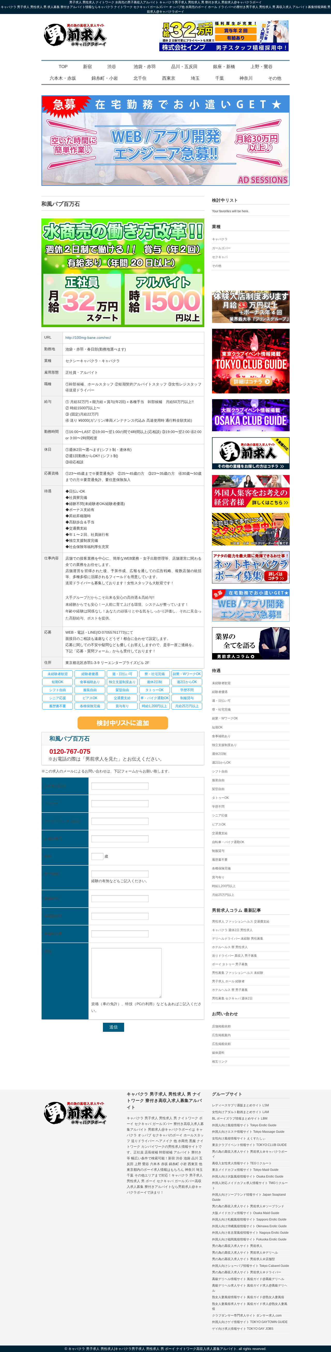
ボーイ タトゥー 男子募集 (230, 964)
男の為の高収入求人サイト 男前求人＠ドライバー (246, 1272)
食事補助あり (221, 736)
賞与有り (218, 877)
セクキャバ (220, 257)
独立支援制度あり (224, 745)
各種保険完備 (221, 868)
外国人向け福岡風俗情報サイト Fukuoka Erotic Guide (249, 1239)
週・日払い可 (221, 701)
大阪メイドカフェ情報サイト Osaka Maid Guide (245, 1213)
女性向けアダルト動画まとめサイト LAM (240, 1112)
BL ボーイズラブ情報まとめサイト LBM (239, 1118)
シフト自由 (220, 771)
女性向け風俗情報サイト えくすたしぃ (239, 1138)
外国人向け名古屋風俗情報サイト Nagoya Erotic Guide (250, 1232)
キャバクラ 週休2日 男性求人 (232, 930)
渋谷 (111, 66)
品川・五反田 (184, 66)
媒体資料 (218, 1053)
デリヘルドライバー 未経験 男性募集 (237, 938)
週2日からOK (221, 762)
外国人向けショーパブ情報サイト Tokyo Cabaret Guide (250, 1266)
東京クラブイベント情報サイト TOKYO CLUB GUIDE (249, 1145)
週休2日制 (219, 754)
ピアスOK (219, 824)
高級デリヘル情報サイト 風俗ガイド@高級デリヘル (248, 1279)
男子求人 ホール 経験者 (228, 981)
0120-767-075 (69, 751)
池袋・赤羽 (145, 66)
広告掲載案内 (221, 1035)
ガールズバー (221, 248)
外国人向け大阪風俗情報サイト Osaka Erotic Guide (247, 1176)
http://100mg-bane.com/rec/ (88, 337)
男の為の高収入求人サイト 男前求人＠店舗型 (243, 1259)
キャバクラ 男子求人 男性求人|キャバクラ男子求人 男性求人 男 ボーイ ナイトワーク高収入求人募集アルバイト (152, 1349)
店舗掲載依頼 (221, 1026)
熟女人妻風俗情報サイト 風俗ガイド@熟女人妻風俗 (248, 1297)
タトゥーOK (220, 798)
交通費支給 (220, 833)
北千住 (140, 78)
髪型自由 (218, 789)
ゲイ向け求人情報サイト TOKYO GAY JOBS (242, 1329)
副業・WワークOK (225, 718)
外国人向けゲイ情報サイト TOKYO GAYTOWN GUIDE (250, 1322)
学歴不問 (218, 806)
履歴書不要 (220, 859)
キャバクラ (220, 239)
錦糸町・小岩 (105, 78)
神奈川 (246, 78)
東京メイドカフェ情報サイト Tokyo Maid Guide (245, 1170)
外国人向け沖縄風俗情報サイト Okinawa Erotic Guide (249, 1226)
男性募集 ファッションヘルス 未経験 (237, 973)
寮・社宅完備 (221, 709)
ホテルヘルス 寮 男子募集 (230, 990)
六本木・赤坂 (63, 78)
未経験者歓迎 (221, 683)
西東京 (168, 78)
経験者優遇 (220, 692)
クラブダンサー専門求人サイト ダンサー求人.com (247, 1315)
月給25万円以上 (223, 895)
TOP (63, 66)
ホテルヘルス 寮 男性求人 (230, 947)
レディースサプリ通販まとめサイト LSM (240, 1105)
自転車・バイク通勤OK (228, 842)
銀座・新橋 (224, 66)
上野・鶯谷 (262, 66)
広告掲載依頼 (221, 1044)
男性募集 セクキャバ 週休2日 (232, 998)
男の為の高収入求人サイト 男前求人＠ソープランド (248, 1206)
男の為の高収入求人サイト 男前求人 (237, 1246)
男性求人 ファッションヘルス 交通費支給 (240, 921)
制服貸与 (218, 851)
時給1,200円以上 (224, 886)
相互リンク (220, 1061)
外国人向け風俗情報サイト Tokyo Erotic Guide (244, 1125)
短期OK (217, 727)
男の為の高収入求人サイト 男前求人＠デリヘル (245, 1252)
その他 (274, 78)
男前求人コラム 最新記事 (236, 910)
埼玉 (195, 78)
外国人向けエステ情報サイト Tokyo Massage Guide (248, 1132)
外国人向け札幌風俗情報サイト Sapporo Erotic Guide (249, 1219)
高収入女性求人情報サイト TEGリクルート (242, 1163)
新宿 (87, 66)
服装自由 (218, 780)
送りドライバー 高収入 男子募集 (234, 956)
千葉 (219, 78)
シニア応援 (220, 815)
